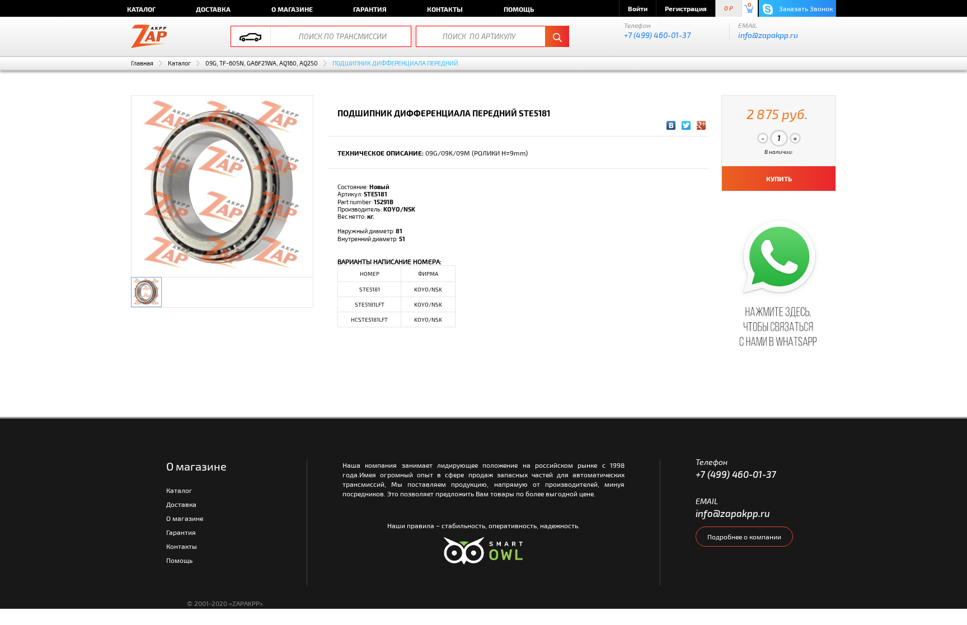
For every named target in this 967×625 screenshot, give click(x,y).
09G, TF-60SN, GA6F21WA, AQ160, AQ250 (261, 63)
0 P (728, 8)
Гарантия (370, 9)
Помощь (519, 9)
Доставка (213, 9)
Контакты (445, 9)
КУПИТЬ (779, 178)
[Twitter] (686, 125)
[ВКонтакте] (671, 125)
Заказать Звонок (805, 8)
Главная (142, 63)
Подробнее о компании (744, 537)
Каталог (141, 9)
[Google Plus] (701, 125)
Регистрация (686, 8)
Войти (637, 8)
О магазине (292, 9)
